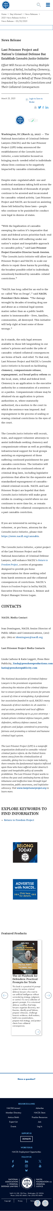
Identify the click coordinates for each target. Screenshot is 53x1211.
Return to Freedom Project (19, 820)
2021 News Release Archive (13, 17)
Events (13, 1126)
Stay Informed (15, 14)
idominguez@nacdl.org (29, 637)
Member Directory (13, 1112)
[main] (26, 549)
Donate (26, 1138)
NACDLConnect (13, 1108)
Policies (32, 1201)
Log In (39, 1126)
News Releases (31, 14)
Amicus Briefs (13, 1117)
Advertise (40, 1108)
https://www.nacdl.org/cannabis (20, 536)
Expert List (13, 1121)
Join (39, 1121)
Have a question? (26, 1079)
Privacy (20, 1201)
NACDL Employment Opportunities (26, 1151)
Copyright (7, 1201)
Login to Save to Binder (36, 100)
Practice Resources (39, 1117)
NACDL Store (39, 1112)
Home (4, 14)
